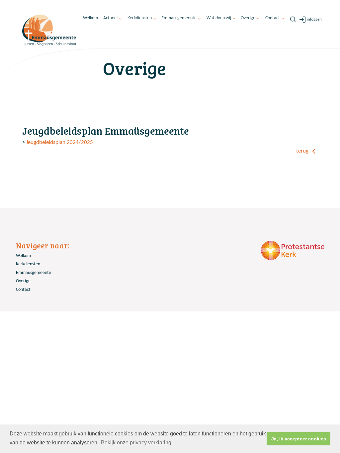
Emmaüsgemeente (179, 18)
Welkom (90, 18)
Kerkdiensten (140, 18)
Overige (248, 18)
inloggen (314, 19)
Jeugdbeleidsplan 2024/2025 (59, 142)
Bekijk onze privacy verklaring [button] (136, 442)
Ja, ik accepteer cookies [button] (298, 438)
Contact (272, 18)
